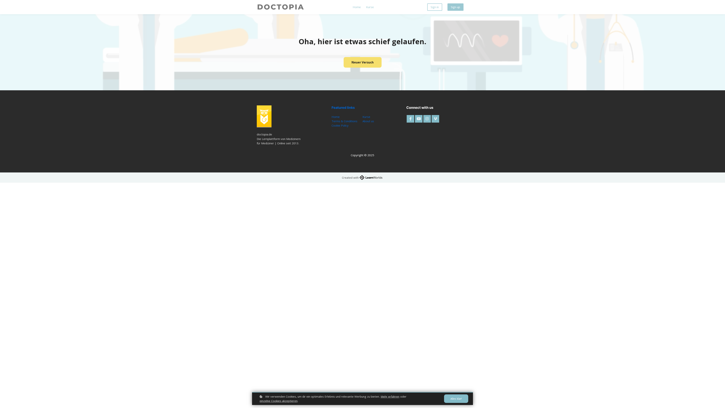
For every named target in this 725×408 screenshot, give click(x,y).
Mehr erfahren (390, 396)
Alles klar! (456, 398)
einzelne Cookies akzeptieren (279, 401)
